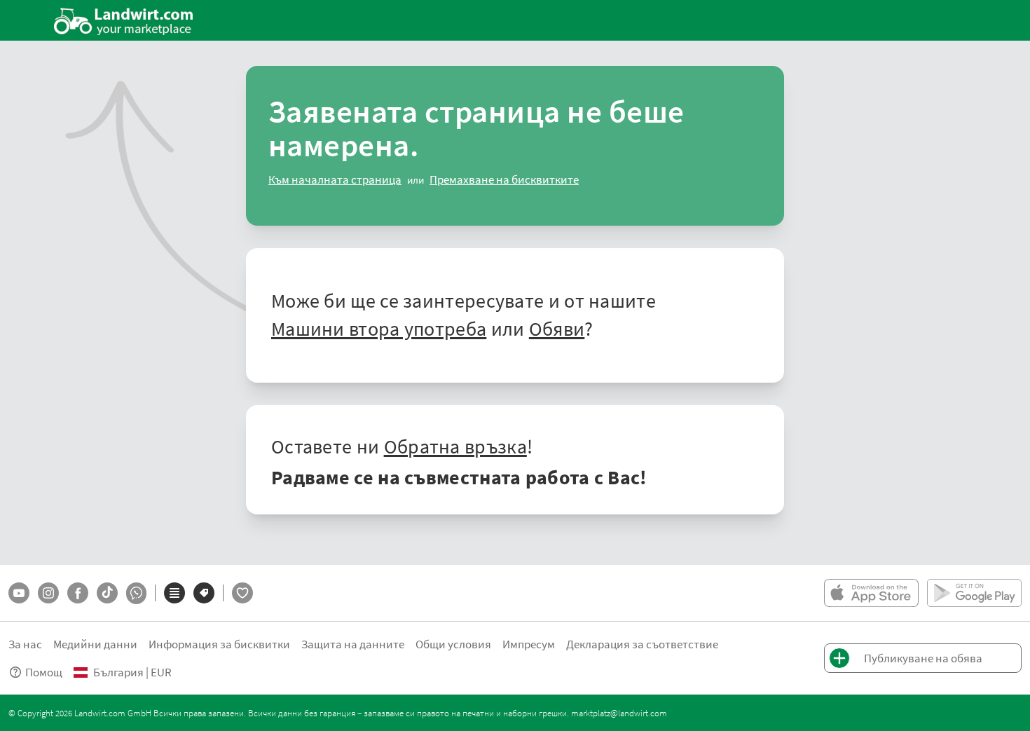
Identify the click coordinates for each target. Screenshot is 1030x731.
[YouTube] (18, 592)
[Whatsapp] (136, 593)
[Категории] (174, 592)
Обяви (557, 328)
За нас (25, 644)
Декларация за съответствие (642, 644)
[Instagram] (48, 592)
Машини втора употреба (378, 328)
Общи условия (453, 644)
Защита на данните (352, 644)
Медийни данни (95, 644)
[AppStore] (871, 593)
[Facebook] (77, 592)
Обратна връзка (455, 445)
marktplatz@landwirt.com (619, 712)
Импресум (528, 644)
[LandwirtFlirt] (242, 592)
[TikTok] (107, 592)
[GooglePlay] (974, 593)
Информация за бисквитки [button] (219, 644)
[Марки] (203, 592)
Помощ (43, 672)
